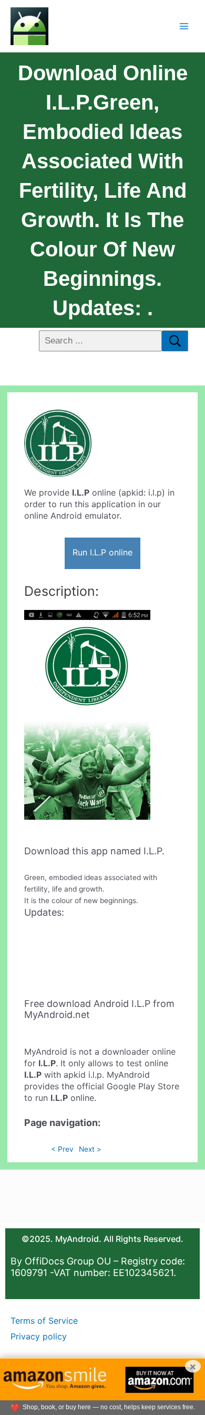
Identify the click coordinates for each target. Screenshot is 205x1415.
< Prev (62, 1149)
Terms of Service (44, 1320)
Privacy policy (39, 1336)
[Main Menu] (184, 26)
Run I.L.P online (102, 552)
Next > (90, 1149)
